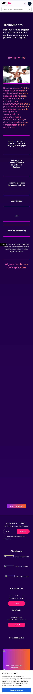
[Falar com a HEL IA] (25, 3)
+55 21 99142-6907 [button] (22, 567)
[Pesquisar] (29, 9)
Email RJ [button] (17, 603)
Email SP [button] (17, 625)
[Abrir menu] (30, 4)
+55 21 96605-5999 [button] (22, 557)
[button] (9, 560)
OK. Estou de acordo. (16, 690)
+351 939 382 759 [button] (22, 576)
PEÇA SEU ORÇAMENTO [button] (17, 506)
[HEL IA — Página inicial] (7, 3)
